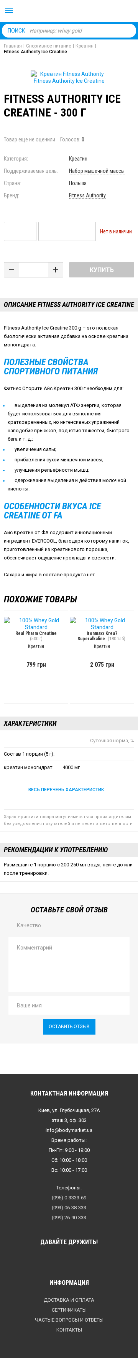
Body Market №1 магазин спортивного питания (69, 11)
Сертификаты (69, 1310)
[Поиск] (128, 30)
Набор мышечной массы (97, 171)
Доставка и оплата (69, 1300)
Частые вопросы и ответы (69, 1320)
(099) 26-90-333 (69, 1217)
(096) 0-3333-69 (69, 1198)
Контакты (69, 1330)
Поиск (16, 31)
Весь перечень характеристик (66, 789)
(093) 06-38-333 (69, 1207)
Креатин (78, 159)
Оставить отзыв (69, 1026)
